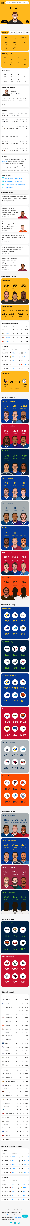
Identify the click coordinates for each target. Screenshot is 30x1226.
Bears (6, 1092)
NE (24, 357)
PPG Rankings (6, 608)
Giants (7, 1085)
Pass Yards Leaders (8, 401)
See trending (9, 188)
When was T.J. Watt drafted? (13, 181)
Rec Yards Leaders (8, 451)
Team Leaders (6, 280)
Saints (7, 1121)
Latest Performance (8, 87)
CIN (13, 361)
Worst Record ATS (8, 956)
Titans (7, 1047)
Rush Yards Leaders (8, 426)
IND (13, 368)
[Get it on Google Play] (15, 1223)
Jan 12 (12, 94)
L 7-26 (13, 143)
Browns (7, 341)
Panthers (7, 1110)
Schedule (5, 346)
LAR (24, 1188)
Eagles (7, 1074)
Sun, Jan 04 (5, 127)
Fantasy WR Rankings (9, 840)
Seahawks (8, 1128)
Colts (6, 1043)
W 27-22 (12, 136)
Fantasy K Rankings (8, 892)
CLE (25, 364)
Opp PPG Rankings (8, 642)
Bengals (7, 337)
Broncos (7, 1053)
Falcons (7, 1117)
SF (12, 1188)
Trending (16, 1210)
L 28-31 (12, 150)
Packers (7, 1096)
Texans (5, 384)
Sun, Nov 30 (5, 141)
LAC (13, 1157)
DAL (13, 1161)
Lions (6, 1103)
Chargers (7, 1057)
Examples (24, 1210)
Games (20, 32)
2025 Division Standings (10, 323)
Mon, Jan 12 (5, 119)
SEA (24, 1184)
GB (25, 1172)
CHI (13, 1192)
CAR (25, 1161)
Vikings (7, 1099)
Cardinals (7, 1139)
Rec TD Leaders (7, 528)
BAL (13, 1195)
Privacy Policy (16, 1217)
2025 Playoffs (6, 71)
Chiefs (7, 1061)
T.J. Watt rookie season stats (13, 178)
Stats (13, 32)
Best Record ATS (7, 923)
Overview (5, 32)
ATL (13, 353)
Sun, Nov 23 (5, 148)
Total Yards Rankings (9, 675)
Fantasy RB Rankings (8, 815)
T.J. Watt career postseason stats (15, 184)
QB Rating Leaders (8, 553)
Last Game (5, 373)
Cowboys (7, 1077)
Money (10, 1210)
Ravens (7, 334)
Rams (6, 1132)
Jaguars (7, 1035)
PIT (25, 353)
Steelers (4, 22)
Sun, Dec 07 (5, 134)
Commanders (9, 1081)
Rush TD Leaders (7, 503)
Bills (6, 1003)
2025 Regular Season (9, 54)
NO (25, 1165)
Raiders (7, 1065)
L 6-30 (22, 94)
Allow (25, 1216)
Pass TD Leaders (7, 478)
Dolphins (7, 1007)
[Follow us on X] (19, 1223)
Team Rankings (7, 307)
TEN (13, 1168)
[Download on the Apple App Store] (11, 1223)
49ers (6, 1135)
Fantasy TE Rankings (8, 867)
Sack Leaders (6, 578)
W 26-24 (12, 129)
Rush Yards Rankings (8, 709)
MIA (25, 1157)
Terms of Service (7, 1215)
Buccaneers (8, 1114)
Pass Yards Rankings (8, 742)
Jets (6, 1011)
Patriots (7, 999)
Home (5, 1210)
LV (24, 1168)
